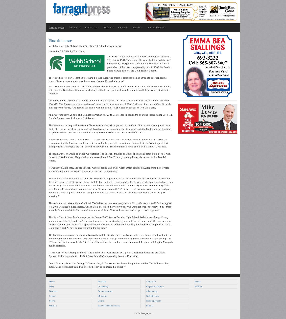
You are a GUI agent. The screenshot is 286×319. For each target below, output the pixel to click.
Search (198, 282)
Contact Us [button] (91, 27)
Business (53, 291)
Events (101, 301)
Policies (149, 306)
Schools (52, 296)
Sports (52, 301)
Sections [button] (74, 27)
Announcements (105, 291)
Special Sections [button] (156, 27)
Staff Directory (152, 296)
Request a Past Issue (155, 286)
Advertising (151, 291)
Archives (199, 286)
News (51, 286)
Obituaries (102, 296)
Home (52, 282)
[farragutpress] (95, 9)
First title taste (60, 40)
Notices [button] (137, 27)
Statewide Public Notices (109, 306)
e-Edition (123, 27)
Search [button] (108, 27)
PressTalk (102, 282)
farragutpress (56, 27)
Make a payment (153, 301)
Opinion (53, 306)
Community (103, 286)
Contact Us (151, 282)
